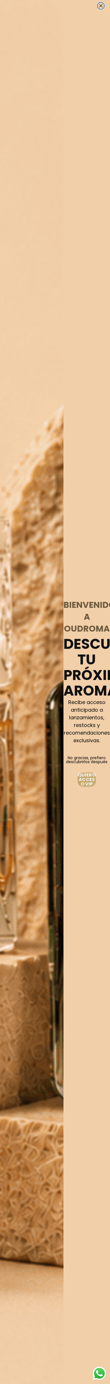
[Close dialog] (100, 5)
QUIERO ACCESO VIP (87, 780)
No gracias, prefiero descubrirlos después (86, 760)
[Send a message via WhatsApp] (99, 1373)
